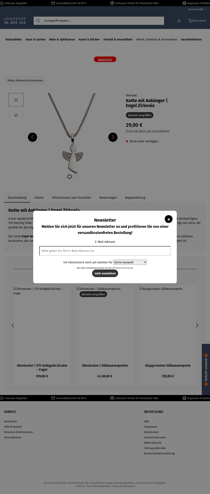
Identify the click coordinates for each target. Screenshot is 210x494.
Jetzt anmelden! (105, 273)
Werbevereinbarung (121, 267)
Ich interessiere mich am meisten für (88, 262)
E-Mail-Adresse (105, 242)
